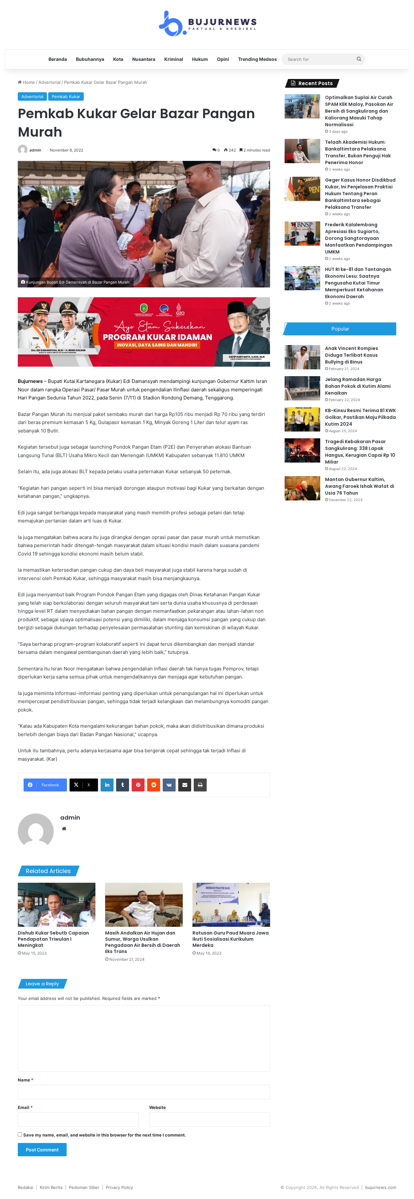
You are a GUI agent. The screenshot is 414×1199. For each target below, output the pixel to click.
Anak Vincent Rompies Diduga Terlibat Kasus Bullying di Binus (351, 355)
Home (28, 82)
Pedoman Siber (84, 1187)
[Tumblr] (122, 785)
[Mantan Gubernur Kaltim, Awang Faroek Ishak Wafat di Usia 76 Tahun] (302, 488)
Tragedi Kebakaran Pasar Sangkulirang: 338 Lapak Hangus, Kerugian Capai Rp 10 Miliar (360, 451)
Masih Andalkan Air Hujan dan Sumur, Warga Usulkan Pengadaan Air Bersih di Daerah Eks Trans (142, 942)
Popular (340, 329)
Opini (223, 59)
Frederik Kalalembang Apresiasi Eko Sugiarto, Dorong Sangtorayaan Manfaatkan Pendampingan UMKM (358, 238)
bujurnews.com (380, 1187)
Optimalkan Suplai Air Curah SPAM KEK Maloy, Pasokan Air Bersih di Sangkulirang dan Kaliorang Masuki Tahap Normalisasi (359, 111)
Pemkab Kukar (66, 96)
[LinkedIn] (107, 785)
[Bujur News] (207, 24)
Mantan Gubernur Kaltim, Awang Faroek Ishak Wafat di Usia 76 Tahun (359, 486)
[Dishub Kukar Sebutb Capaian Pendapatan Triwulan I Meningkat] (56, 904)
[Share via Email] (184, 785)
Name (25, 1079)
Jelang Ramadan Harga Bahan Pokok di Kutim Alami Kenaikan (358, 386)
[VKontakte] (169, 785)
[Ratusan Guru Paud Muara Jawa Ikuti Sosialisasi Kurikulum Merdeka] (231, 904)
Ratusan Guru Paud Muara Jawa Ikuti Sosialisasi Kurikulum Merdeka (230, 939)
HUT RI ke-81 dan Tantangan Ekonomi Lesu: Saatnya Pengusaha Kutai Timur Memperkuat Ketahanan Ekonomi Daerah (358, 283)
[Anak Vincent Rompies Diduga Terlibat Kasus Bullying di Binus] (302, 357)
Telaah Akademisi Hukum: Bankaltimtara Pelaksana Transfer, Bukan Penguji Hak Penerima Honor (358, 152)
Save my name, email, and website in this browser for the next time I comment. (104, 1134)
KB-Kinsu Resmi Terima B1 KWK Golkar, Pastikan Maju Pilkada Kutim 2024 (360, 417)
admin (35, 150)
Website (157, 1107)
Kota (118, 59)
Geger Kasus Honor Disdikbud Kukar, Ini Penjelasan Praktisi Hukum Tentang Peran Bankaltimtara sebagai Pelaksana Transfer (360, 193)
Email (25, 1107)
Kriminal (173, 59)
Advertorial (49, 82)
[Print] (200, 785)
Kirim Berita (51, 1187)
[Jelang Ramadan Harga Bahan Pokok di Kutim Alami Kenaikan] (302, 388)
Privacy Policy (119, 1187)
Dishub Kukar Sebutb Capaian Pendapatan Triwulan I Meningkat (53, 939)
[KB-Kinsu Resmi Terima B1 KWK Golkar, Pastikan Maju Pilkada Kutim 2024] (302, 419)
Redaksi (25, 1187)
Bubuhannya (90, 59)
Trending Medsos (257, 59)
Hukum (200, 59)
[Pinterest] (138, 785)
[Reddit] (153, 785)
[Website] (64, 829)
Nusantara (143, 59)
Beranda (58, 59)
